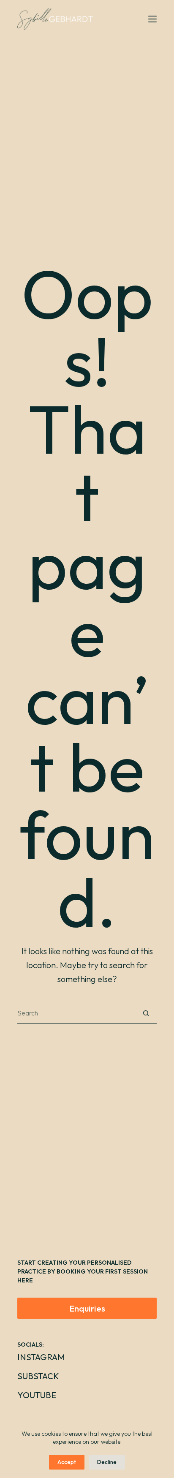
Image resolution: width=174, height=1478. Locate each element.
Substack (38, 1376)
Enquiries (87, 1308)
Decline (107, 1462)
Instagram (41, 1357)
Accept (66, 1462)
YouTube (36, 1395)
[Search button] (146, 1013)
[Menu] (152, 19)
